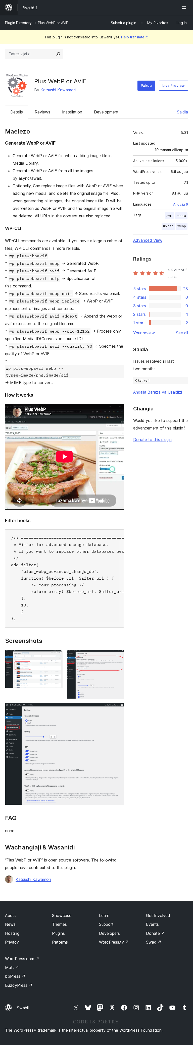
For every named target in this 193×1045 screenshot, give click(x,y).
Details (16, 111)
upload (168, 226)
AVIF (169, 216)
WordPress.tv (114, 942)
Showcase (61, 915)
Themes (59, 924)
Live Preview (173, 85)
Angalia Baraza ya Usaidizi (157, 392)
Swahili (23, 1007)
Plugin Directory (18, 23)
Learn (104, 915)
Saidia (182, 111)
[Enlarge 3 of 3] (117, 709)
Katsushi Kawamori (58, 89)
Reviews (42, 111)
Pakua (146, 85)
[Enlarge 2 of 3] (117, 656)
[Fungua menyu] (185, 7)
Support (106, 924)
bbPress (15, 976)
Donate (155, 933)
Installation (72, 111)
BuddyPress (18, 985)
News (10, 924)
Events (152, 924)
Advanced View (147, 240)
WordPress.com (22, 958)
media (181, 216)
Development (106, 111)
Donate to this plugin (152, 439)
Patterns (60, 942)
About (10, 915)
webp (181, 226)
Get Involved (158, 915)
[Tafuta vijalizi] (58, 54)
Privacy (12, 942)
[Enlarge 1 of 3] (55, 656)
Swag (153, 942)
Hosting (12, 933)
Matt (12, 967)
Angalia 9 (180, 204)
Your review (144, 332)
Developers (109, 933)
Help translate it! (135, 37)
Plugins (58, 933)
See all (182, 332)
